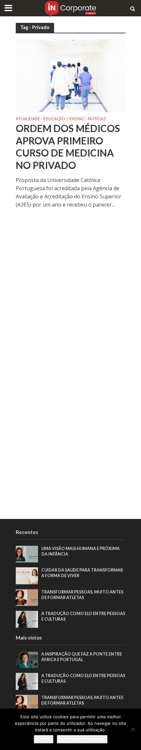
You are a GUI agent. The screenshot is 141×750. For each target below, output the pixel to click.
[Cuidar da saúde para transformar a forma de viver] (27, 575)
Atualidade (28, 119)
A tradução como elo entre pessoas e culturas (83, 616)
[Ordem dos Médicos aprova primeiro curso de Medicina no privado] (71, 74)
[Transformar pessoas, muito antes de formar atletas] (27, 597)
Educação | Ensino (64, 119)
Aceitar (43, 739)
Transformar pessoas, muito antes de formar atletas (82, 595)
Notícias (97, 119)
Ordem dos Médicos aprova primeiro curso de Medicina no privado (68, 147)
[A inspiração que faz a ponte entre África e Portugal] (27, 659)
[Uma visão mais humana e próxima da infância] (27, 554)
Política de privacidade (82, 739)
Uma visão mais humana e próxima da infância (80, 551)
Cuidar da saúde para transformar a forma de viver (82, 573)
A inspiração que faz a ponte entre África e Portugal (81, 657)
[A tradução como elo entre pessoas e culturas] (27, 619)
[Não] (133, 729)
